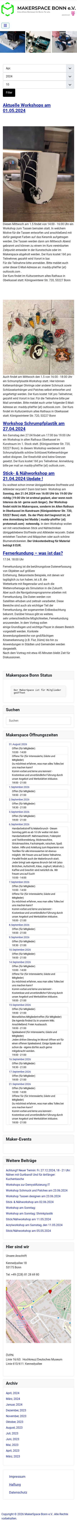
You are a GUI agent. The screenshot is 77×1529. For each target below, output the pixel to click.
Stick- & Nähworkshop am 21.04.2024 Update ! (29, 476)
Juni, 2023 (12, 1439)
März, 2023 (13, 1456)
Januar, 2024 (14, 1404)
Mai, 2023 (12, 1445)
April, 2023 (12, 1450)
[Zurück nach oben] (70, 1522)
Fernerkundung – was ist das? (33, 553)
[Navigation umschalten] (5, 25)
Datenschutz (18, 1492)
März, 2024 (13, 1399)
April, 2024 (12, 1393)
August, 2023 (14, 1427)
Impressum (17, 1476)
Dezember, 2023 (16, 1410)
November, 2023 (16, 1416)
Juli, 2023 (12, 1433)
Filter (9, 92)
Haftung (15, 1484)
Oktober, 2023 (14, 1422)
